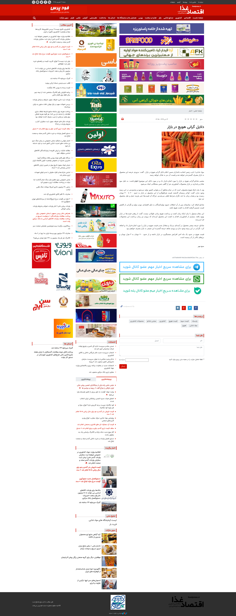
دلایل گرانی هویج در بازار (185, 127)
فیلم (72, 17)
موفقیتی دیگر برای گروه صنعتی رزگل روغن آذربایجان (81, 557)
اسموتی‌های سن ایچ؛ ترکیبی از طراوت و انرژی (89, 582)
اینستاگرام (33, 2)
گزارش (85, 17)
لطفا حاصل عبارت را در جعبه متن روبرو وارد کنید (186, 359)
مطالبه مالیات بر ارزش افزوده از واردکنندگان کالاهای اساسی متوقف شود (52, 152)
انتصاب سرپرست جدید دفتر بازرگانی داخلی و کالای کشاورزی (96, 354)
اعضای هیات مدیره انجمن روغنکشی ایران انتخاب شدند (97, 400)
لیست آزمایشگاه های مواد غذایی (103, 520)
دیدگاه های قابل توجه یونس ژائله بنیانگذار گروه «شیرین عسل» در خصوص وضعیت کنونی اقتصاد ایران (51, 159)
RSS (49, 2)
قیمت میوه (185, 321)
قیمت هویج (173, 321)
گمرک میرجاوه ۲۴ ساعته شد (90, 502)
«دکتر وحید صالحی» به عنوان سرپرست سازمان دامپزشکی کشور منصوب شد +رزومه (98, 360)
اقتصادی (187, 17)
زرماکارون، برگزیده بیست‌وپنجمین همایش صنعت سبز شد (51, 227)
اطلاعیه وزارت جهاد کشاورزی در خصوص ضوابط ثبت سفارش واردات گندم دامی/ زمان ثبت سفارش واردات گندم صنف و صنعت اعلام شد (89, 458)
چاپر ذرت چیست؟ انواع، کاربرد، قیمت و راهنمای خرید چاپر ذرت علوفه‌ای (51, 62)
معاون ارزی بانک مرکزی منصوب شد (101, 372)
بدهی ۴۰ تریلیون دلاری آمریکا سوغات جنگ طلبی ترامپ (53, 188)
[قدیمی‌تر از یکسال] (109, 573)
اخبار (190, 111)
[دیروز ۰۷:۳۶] (109, 471)
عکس (78, 17)
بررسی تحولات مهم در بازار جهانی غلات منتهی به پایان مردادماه (51, 105)
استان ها (111, 17)
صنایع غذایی (168, 17)
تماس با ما (193, 2)
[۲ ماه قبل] (109, 538)
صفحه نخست (198, 17)
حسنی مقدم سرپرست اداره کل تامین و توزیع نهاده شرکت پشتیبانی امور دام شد (96, 347)
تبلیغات (172, 2)
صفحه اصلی (198, 111)
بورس (140, 17)
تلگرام (37, 2)
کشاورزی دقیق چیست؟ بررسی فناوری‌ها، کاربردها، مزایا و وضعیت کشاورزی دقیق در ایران (52, 30)
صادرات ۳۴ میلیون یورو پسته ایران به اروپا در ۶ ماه (52, 233)
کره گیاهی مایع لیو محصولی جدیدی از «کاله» (90, 536)
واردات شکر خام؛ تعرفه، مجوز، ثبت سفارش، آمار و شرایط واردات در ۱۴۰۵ (53, 123)
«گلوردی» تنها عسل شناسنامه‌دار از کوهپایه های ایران (88, 570)
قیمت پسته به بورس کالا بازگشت (58, 87)
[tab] (106, 379)
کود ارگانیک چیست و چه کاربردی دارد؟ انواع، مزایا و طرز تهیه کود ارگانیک (96, 406)
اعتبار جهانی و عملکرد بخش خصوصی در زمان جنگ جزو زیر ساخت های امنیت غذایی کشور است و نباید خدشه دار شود (51, 143)
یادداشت (102, 17)
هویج (184, 325)
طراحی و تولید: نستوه (115, 613)
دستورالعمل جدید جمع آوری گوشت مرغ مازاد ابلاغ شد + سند (88, 480)
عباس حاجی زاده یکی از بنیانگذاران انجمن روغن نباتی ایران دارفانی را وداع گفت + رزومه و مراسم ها (95, 387)
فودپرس (189, 10)
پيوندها (185, 2)
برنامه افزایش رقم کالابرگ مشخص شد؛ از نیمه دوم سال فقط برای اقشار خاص (52, 93)
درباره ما (200, 2)
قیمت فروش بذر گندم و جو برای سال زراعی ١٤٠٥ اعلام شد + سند (95, 413)
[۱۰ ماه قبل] (109, 561)
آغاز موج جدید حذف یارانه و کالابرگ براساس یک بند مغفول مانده (96, 433)
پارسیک (194, 321)
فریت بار (113, 524)
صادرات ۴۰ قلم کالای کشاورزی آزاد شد (57, 194)
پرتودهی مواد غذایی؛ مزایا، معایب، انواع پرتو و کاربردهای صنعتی (98, 419)
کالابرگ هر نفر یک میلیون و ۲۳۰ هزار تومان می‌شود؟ (51, 238)
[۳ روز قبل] (109, 494)
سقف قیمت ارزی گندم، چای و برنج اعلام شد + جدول (95, 428)
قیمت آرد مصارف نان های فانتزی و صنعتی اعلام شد (95, 424)
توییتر (41, 2)
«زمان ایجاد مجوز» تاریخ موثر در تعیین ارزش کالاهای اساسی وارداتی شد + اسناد (52, 166)
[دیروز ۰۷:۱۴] (109, 483)
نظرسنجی (93, 17)
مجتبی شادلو (151, 321)
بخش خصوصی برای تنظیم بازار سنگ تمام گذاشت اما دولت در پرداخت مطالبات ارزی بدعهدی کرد (51, 181)
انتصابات (111, 342)
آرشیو (178, 2)
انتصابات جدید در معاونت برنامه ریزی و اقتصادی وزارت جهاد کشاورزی (95, 367)
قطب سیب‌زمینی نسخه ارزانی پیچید (57, 83)
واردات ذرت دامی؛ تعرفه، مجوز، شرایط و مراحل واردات (51, 99)
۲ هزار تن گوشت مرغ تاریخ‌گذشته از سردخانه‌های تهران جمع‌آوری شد (51, 200)
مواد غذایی (193, 325)
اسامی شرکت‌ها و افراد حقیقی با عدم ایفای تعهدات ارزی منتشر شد (52, 173)
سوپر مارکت (64, 17)
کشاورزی (178, 17)
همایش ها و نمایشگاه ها (126, 17)
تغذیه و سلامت (151, 17)
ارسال (123, 366)
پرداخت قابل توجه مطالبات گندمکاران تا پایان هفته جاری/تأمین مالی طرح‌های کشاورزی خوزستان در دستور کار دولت (53, 355)
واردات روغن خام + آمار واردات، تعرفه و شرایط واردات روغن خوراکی (51, 207)
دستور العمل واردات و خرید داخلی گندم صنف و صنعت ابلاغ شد (95, 440)
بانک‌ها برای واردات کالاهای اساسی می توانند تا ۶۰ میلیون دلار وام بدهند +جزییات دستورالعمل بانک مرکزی (89, 494)
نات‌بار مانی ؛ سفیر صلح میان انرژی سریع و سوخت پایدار (90, 547)
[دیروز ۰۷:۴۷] (109, 456)
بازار (160, 17)
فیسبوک (45, 2)
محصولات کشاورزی (137, 321)
